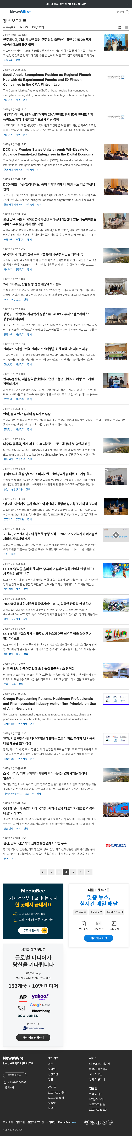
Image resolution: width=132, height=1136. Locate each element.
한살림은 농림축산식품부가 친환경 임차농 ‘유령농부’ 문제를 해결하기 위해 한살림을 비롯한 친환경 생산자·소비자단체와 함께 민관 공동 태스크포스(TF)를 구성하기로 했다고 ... (50, 484)
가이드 (52, 1087)
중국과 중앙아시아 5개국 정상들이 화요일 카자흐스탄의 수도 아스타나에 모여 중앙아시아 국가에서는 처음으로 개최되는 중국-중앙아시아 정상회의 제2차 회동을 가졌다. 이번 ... (49, 823)
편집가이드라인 (36, 1122)
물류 (13, 684)
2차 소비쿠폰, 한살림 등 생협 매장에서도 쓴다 (32, 284)
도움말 (52, 1103)
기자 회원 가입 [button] (98, 938)
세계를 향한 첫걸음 (33, 950)
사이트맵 (51, 1122)
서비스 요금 (95, 1074)
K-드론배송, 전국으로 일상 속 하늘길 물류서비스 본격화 (38, 669)
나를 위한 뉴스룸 (98, 890)
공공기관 (8, 399)
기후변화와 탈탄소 (13, 793)
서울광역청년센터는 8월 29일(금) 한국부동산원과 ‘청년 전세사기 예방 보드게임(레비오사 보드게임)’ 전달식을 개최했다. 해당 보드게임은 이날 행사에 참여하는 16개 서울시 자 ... (49, 394)
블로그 (52, 1108)
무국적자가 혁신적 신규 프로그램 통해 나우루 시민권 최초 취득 (43, 254)
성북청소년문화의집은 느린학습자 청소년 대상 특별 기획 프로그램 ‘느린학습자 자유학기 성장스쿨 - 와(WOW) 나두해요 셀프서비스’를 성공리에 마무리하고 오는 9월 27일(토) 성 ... (50, 329)
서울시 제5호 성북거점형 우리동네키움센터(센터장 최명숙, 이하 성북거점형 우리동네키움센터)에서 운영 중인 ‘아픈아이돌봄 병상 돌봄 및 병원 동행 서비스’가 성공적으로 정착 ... (49, 234)
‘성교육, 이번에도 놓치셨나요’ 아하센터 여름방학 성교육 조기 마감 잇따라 (50, 504)
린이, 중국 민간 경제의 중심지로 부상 (27, 414)
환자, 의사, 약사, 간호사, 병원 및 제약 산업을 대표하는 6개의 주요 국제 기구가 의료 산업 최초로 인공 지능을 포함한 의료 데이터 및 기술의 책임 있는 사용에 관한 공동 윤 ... (50, 754)
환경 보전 (8, 459)
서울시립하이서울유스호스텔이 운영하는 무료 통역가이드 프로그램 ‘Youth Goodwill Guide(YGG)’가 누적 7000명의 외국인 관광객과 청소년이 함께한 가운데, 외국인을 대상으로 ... (49, 614)
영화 (18, 589)
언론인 (93, 1088)
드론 (6, 684)
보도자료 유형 (56, 1098)
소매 (6, 299)
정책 (18, 60)
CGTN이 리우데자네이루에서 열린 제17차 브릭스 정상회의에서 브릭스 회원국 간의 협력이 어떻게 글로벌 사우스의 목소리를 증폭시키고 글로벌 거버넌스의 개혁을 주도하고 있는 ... (50, 649)
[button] (119, 27)
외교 (18, 654)
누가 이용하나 (97, 1079)
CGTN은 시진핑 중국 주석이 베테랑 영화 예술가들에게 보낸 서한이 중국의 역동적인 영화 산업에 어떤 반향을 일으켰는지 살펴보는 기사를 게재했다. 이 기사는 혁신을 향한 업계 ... (50, 584)
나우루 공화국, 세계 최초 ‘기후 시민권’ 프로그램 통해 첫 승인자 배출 (46, 444)
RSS (25, 27)
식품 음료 (16, 299)
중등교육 (8, 334)
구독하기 (11, 27)
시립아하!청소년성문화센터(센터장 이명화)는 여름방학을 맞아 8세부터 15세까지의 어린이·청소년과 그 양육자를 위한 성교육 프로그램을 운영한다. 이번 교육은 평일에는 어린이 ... (50, 514)
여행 (6, 619)
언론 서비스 (95, 1094)
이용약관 (20, 1122)
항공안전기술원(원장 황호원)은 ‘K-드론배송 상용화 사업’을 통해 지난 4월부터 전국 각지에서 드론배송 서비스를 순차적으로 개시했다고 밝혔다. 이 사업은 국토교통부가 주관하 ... (50, 679)
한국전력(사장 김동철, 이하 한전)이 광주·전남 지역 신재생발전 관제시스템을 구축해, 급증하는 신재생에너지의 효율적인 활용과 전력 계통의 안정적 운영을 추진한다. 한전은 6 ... (49, 854)
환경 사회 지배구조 (13, 169)
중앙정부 (8, 60)
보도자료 (53, 1058)
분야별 (52, 1069)
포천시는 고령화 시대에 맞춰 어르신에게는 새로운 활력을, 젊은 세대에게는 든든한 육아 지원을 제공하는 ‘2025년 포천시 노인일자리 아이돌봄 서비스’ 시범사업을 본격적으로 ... (50, 549)
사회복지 (29, 169)
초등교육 (8, 239)
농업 (6, 489)
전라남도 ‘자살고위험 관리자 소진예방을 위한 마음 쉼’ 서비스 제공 (45, 349)
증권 (18, 99)
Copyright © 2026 (12, 1129)
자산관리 (8, 99)
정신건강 (8, 364)
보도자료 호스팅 (98, 1109)
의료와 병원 (9, 723)
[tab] (67, 1058)
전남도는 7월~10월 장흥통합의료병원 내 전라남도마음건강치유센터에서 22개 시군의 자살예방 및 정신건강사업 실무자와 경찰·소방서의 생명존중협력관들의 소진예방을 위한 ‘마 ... (50, 359)
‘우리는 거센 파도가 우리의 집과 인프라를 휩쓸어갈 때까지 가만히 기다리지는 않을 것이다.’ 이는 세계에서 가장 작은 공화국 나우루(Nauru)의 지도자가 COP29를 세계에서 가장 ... (49, 789)
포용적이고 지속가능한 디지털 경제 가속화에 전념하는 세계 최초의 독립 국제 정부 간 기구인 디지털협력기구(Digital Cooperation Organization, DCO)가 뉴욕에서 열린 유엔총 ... (50, 199)
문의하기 (10, 1087)
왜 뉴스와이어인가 (99, 1063)
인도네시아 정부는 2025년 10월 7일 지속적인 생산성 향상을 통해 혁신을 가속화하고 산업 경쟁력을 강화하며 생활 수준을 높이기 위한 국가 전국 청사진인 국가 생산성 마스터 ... (50, 55)
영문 (50, 1079)
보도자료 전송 (97, 1104)
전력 (6, 858)
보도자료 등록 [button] (14, 1075)
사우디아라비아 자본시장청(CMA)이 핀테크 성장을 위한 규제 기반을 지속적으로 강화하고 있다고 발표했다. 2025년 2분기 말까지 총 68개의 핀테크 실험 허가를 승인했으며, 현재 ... (50, 130)
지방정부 (20, 334)
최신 (50, 1063)
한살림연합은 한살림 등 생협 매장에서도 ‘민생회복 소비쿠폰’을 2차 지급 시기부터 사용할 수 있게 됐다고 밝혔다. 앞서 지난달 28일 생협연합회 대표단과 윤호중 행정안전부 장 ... (50, 294)
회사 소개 (8, 1122)
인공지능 (22, 723)
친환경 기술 (17, 489)
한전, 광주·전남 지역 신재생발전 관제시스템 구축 (35, 843)
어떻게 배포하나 (98, 1069)
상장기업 (53, 1074)
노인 (6, 554)
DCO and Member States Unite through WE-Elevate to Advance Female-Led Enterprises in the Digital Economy (48, 152)
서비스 (93, 1058)
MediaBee (64, 1122)
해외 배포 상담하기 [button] (33, 1037)
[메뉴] (4, 12)
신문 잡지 (8, 589)
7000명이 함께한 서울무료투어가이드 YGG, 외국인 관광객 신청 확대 (47, 604)
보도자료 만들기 (57, 1092)
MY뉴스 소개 (96, 1099)
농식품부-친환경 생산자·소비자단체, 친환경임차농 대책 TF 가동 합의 (47, 474)
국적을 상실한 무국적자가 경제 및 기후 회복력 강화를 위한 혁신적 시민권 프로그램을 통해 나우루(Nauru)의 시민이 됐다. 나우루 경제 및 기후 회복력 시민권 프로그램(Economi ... (49, 265)
